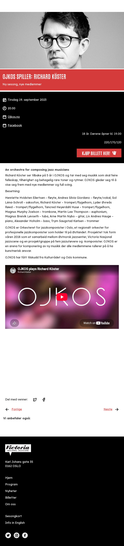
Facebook (15, 125)
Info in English (15, 523)
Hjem (8, 478)
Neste (108, 409)
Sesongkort (13, 516)
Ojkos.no (14, 117)
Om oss (10, 504)
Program (11, 484)
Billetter (10, 497)
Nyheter (11, 491)
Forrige (17, 409)
